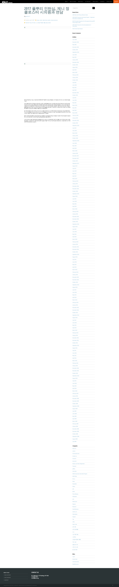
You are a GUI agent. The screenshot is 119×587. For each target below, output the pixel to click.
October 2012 (75, 312)
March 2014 (75, 269)
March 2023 (75, 72)
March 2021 (75, 105)
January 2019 (75, 135)
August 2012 (75, 317)
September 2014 (76, 254)
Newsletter (75, 483)
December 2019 (76, 120)
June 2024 (75, 54)
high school (45, 20)
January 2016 (75, 213)
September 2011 (76, 345)
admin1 (28, 16)
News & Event (95, 1)
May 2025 (74, 44)
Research (74, 506)
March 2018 (75, 150)
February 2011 (75, 363)
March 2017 (75, 178)
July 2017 (74, 168)
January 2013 (75, 305)
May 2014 (74, 264)
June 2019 (75, 130)
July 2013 (74, 289)
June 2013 (75, 292)
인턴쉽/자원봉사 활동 (41, 22)
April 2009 (74, 418)
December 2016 (76, 186)
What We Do (80, 1)
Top (30, 22)
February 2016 (75, 211)
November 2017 (76, 158)
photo (74, 491)
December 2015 (76, 216)
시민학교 (74, 536)
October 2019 (75, 122)
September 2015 (76, 224)
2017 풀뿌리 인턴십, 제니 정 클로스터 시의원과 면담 (46, 10)
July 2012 (74, 320)
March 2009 (75, 421)
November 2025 (76, 42)
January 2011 (75, 365)
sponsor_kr (75, 511)
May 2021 (74, 102)
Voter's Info (75, 524)
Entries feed (75, 559)
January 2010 (75, 396)
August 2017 (75, 165)
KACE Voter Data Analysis (78, 28)
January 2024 (75, 59)
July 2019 (74, 128)
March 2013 (75, 299)
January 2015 (75, 244)
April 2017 (74, 176)
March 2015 (75, 239)
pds (73, 488)
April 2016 (74, 206)
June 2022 (75, 85)
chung (38, 20)
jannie (49, 20)
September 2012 (76, 315)
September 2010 (76, 375)
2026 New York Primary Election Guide (80, 14)
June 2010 (75, 383)
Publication (75, 496)
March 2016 (75, 208)
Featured (27, 22)
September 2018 (76, 140)
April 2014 (74, 267)
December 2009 (76, 398)
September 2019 (76, 125)
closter (41, 20)
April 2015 (74, 236)
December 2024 (76, 47)
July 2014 (74, 259)
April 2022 (74, 90)
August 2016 (75, 196)
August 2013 (75, 287)
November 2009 (76, 401)
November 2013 (76, 279)
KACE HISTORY (7, 575)
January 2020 (75, 117)
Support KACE (109, 1)
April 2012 (74, 327)
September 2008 (76, 436)
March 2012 (75, 330)
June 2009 (75, 413)
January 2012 (75, 335)
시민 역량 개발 (75, 534)
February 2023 (75, 74)
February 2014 (75, 272)
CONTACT (6, 580)
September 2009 (76, 406)
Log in (74, 556)
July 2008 (74, 441)
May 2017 (74, 173)
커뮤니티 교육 (75, 547)
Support (74, 516)
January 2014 (75, 274)
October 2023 (75, 64)
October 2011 (75, 342)
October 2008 (75, 433)
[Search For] (93, 8)
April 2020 (74, 110)
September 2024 (76, 52)
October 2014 (75, 251)
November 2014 (76, 249)
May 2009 (74, 416)
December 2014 (76, 246)
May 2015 (74, 234)
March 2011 (75, 360)
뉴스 (36, 22)
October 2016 (75, 191)
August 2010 (75, 378)
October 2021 (75, 95)
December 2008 (76, 428)
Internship (74, 471)
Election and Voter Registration (79, 463)
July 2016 (74, 198)
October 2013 (75, 282)
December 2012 (76, 307)
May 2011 (74, 355)
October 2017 (75, 160)
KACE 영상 (75, 476)
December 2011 (76, 337)
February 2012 (75, 332)
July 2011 (74, 350)
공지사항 (33, 22)
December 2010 (76, 368)
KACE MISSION (7, 577)
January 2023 (75, 77)
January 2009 (75, 426)
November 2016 (76, 188)
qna (73, 499)
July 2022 (74, 82)
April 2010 (74, 388)
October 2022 (75, 80)
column (74, 451)
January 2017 (75, 183)
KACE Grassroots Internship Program (80, 473)
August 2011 (75, 347)
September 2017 (76, 163)
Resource (102, 1)
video (74, 521)
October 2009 (75, 403)
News (74, 481)
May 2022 (74, 87)
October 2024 (75, 49)
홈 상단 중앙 (48, 22)
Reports (74, 504)
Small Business (75, 509)
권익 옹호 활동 (75, 529)
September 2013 (76, 284)
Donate (116, 1)
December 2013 (76, 277)
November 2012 (76, 310)
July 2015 (74, 229)
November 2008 (76, 431)
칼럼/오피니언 (75, 544)
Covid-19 (74, 458)
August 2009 (75, 408)
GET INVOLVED (87, 1)
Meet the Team (73, 1)
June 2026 (75, 39)
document (74, 461)
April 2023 (74, 69)
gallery (74, 468)
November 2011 (76, 340)
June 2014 (75, 261)
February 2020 (75, 115)
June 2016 (75, 201)
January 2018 (75, 153)
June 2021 (75, 100)
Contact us (75, 456)
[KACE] (7, 1)
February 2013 (75, 302)
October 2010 (75, 373)
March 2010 (75, 390)
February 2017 (75, 181)
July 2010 (74, 380)
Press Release (75, 494)
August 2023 (75, 67)
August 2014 (75, 256)
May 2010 (74, 385)
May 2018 (74, 145)
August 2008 (75, 438)
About (66, 1)
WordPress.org (75, 564)
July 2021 (74, 97)
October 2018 (75, 138)
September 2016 (76, 193)
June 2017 (75, 171)
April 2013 (74, 297)
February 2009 (75, 423)
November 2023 (76, 62)
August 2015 (75, 226)
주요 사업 (74, 542)
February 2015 (75, 241)
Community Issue (76, 453)
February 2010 (75, 393)
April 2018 (74, 148)
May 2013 (74, 294)
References (75, 501)
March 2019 (75, 133)
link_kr (74, 478)
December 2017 (76, 155)
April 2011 (74, 358)
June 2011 (75, 353)
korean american (54, 20)
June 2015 (75, 231)
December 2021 (76, 92)
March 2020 (75, 112)
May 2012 (74, 325)
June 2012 (75, 322)
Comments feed (76, 561)
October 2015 (75, 221)
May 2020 (74, 107)
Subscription (75, 514)
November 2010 (76, 370)
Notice (74, 486)
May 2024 (74, 57)
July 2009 (74, 411)
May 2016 (74, 203)
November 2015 (76, 219)
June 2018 (75, 143)
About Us (74, 448)
